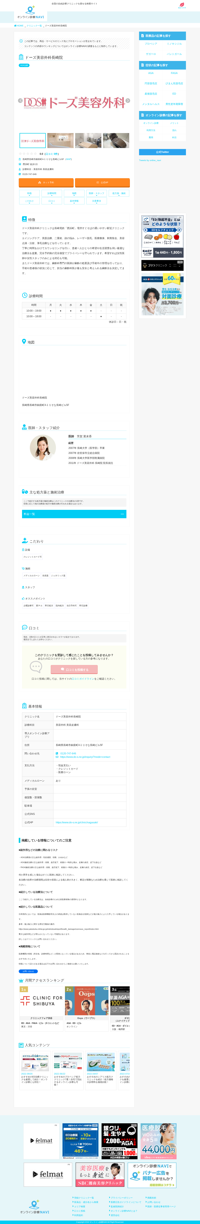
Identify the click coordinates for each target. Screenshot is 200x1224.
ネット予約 (48, 182)
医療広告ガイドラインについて (126, 1202)
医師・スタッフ (96, 193)
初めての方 (182, 8)
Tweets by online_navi (150, 160)
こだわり (29, 201)
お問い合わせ (28, 971)
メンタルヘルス (151, 104)
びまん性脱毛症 (174, 83)
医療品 (158, 35)
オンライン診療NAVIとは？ (124, 1211)
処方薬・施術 (119, 193)
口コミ (52, 201)
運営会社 (115, 1215)
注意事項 (96, 201)
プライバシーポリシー (122, 1197)
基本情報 (74, 201)
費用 (151, 137)
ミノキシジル (174, 43)
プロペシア (151, 43)
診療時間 (52, 193)
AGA (151, 73)
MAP (68, 159)
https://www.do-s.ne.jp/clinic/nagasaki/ (77, 822)
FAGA (174, 73)
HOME (20, 25)
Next (126, 100)
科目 (174, 137)
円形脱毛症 (151, 83)
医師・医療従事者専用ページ (161, 1206)
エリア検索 (79, 1206)
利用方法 (151, 130)
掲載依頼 (151, 1197)
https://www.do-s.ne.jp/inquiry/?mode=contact (85, 757)
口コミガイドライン (83, 678)
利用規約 (78, 1215)
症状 (157, 65)
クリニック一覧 (34, 25)
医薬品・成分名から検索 (86, 1202)
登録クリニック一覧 (84, 1197)
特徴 (29, 193)
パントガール (174, 54)
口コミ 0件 (52, 153)
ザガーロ (151, 54)
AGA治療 (24, 65)
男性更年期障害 (174, 104)
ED (174, 93)
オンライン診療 (164, 115)
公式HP (104, 182)
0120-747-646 (68, 753)
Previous (19, 100)
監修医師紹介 (117, 1206)
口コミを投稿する (77, 669)
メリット (174, 123)
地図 (74, 193)
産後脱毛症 (151, 93)
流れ (174, 130)
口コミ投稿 (79, 1211)
